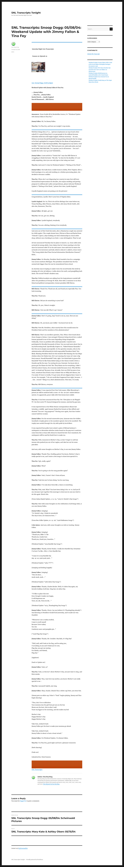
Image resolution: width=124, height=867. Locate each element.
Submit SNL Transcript (93, 54)
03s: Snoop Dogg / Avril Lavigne (42, 83)
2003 (12, 52)
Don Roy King (15, 47)
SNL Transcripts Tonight (26, 12)
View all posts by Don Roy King (51, 784)
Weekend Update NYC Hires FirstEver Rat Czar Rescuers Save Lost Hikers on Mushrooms (100, 69)
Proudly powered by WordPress (34, 859)
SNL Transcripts (37, 769)
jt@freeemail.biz (23, 848)
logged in (23, 801)
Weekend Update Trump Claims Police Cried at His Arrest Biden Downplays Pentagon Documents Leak (100, 64)
